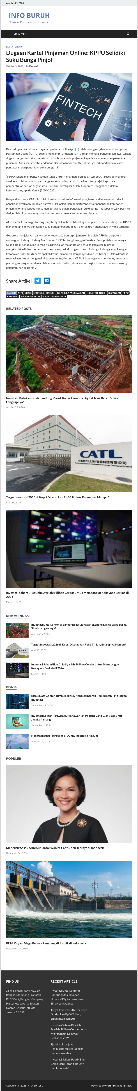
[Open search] (128, 34)
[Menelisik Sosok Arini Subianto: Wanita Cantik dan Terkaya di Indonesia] (69, 803)
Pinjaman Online (30, 296)
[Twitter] (37, 281)
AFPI (20, 293)
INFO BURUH (29, 15)
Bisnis (28, 293)
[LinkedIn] (47, 281)
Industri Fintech (96, 293)
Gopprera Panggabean (71, 293)
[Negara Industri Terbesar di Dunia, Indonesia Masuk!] (17, 736)
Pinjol (46, 296)
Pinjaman (13, 296)
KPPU (126, 293)
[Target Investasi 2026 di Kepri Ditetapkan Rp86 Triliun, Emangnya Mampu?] (69, 454)
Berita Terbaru (14, 47)
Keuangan (114, 293)
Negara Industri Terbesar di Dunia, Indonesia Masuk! (64, 735)
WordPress (111, 1085)
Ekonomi (38, 293)
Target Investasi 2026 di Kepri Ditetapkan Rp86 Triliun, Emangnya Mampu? (57, 497)
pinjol (74, 149)
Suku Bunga (59, 296)
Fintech (50, 293)
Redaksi (33, 66)
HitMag (127, 1085)
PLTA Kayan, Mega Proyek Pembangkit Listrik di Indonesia (46, 943)
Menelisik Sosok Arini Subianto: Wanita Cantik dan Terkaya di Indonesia (55, 848)
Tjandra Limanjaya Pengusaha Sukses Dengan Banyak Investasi (67, 1049)
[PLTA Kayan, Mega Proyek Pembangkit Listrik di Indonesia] (69, 899)
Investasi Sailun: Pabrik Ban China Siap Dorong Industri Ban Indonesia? (68, 1064)
